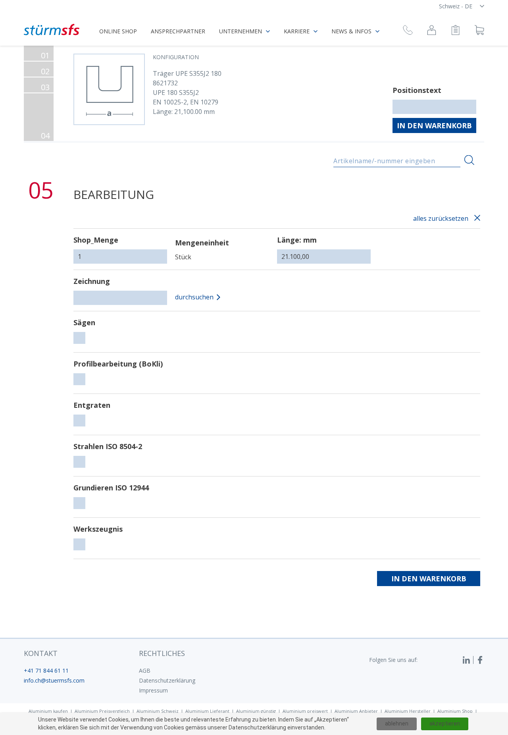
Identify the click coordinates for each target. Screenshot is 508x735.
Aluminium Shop (455, 711)
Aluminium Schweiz (158, 711)
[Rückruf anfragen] (408, 31)
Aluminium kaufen (48, 711)
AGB (144, 670)
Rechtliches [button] (162, 653)
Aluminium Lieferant (207, 711)
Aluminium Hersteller (408, 711)
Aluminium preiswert (305, 711)
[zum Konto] (432, 31)
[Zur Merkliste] (455, 31)
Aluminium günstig (256, 711)
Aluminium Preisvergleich (102, 711)
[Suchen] (469, 160)
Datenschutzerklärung (167, 680)
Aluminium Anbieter (356, 711)
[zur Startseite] (51, 29)
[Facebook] (480, 660)
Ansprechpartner (178, 31)
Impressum (153, 690)
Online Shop (118, 31)
